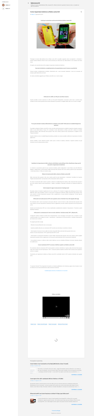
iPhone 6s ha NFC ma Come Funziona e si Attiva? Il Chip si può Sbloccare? (49, 393)
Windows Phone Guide (62, 324)
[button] (81, 12)
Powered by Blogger (56, 410)
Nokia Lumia (33, 324)
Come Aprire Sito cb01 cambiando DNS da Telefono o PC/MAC (46, 378)
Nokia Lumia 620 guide (42, 324)
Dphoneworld (35, 3)
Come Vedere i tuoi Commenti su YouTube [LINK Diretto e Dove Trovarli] (49, 363)
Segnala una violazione (56, 413)
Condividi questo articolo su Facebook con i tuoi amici (56, 270)
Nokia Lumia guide (52, 324)
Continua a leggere (76, 374)
